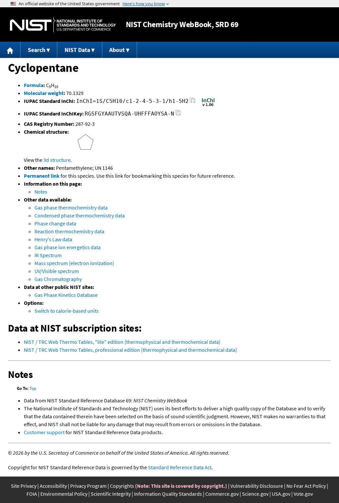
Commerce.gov (222, 493)
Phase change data (55, 223)
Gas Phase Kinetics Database (66, 295)
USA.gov (281, 493)
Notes (40, 191)
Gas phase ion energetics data (67, 247)
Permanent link (42, 175)
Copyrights (122, 485)
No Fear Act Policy (306, 485)
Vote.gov (303, 493)
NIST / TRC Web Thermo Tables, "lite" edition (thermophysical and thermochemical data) (122, 342)
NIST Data (77, 50)
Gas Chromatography (58, 279)
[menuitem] (10, 50)
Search (36, 50)
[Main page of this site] (10, 50)
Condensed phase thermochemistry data (79, 215)
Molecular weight (44, 93)
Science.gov (255, 493)
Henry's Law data (53, 239)
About (117, 50)
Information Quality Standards (168, 493)
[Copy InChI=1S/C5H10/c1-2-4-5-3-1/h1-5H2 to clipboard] (192, 102)
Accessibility (53, 485)
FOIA (31, 493)
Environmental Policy (63, 493)
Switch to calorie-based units (66, 310)
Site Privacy (23, 485)
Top (32, 388)
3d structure (57, 160)
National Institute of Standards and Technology (63, 24)
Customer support (44, 432)
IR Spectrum (48, 255)
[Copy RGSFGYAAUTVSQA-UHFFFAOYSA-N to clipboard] (178, 115)
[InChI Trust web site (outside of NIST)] (208, 105)
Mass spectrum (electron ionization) (74, 263)
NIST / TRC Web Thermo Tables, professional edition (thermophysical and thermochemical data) (130, 349)
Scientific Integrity (111, 493)
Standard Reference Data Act (180, 467)
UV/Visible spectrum (56, 271)
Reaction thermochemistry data (69, 231)
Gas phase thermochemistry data (71, 207)
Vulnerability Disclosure (256, 485)
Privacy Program (88, 485)
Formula (33, 85)
